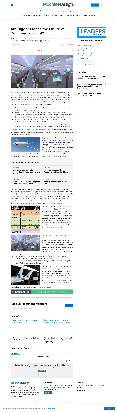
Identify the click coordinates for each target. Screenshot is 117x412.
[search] (15, 5)
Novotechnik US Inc (84, 53)
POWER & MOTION (83, 402)
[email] (47, 51)
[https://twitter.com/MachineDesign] (82, 390)
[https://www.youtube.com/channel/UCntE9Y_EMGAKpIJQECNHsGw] (84, 390)
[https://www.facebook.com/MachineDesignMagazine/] (78, 390)
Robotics (46, 15)
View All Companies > (92, 65)
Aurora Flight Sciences (54, 142)
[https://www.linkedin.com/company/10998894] (80, 390)
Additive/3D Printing (89, 15)
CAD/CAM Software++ (73, 15)
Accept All (109, 408)
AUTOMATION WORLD (47, 402)
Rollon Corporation (83, 56)
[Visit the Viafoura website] (69, 361)
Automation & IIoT (58, 15)
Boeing (56, 209)
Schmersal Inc (82, 58)
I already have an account (42, 374)
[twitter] (42, 51)
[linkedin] (39, 51)
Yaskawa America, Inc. (84, 61)
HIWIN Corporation (83, 45)
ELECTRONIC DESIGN (71, 402)
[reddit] (45, 51)
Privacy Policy (51, 408)
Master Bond (81, 48)
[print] (72, 51)
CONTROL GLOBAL (59, 402)
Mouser (80, 51)
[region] (42, 357)
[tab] (15, 353)
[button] (12, 5)
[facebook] (36, 51)
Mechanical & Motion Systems (31, 15)
